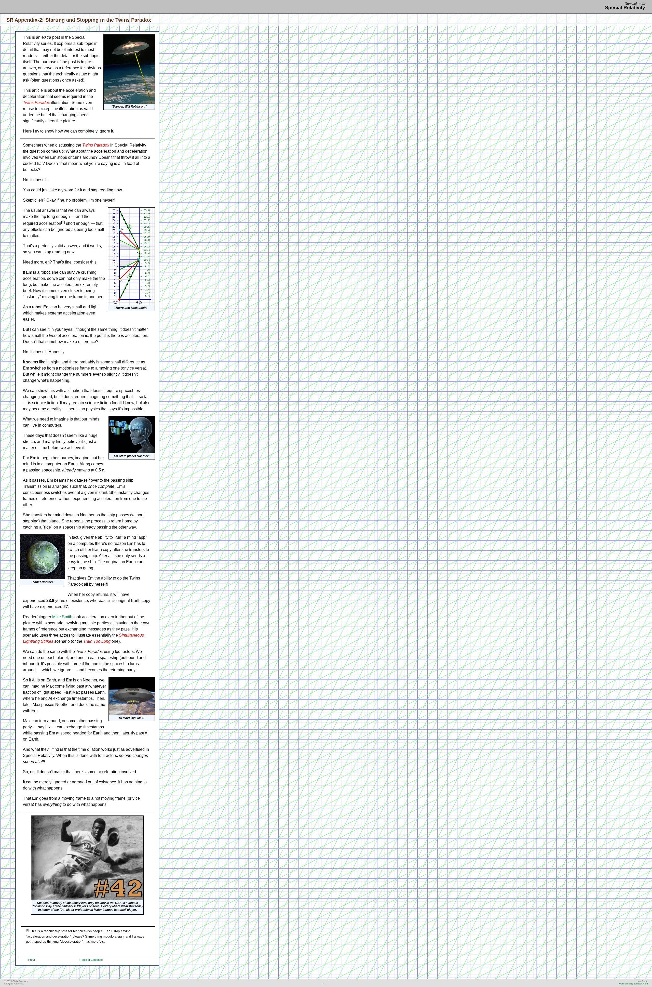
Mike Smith (62, 617)
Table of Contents (91, 959)
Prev (31, 959)
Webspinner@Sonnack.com (633, 983)
